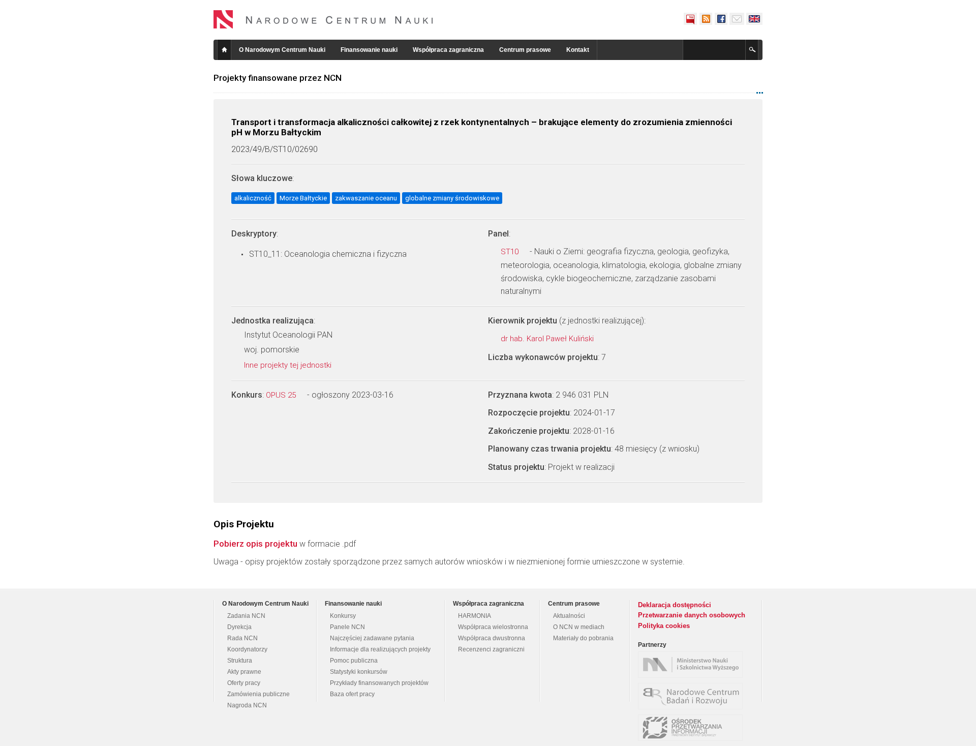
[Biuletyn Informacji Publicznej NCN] (690, 19)
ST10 (511, 251)
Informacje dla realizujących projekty (380, 649)
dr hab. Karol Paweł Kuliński (548, 338)
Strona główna (224, 50)
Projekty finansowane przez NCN (278, 78)
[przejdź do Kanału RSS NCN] (705, 19)
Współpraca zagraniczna (448, 49)
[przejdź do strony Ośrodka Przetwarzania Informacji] (693, 727)
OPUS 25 (282, 395)
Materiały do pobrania (583, 638)
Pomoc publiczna (354, 661)
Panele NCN (347, 627)
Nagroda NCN (247, 705)
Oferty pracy (243, 683)
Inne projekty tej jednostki (288, 365)
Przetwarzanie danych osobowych (691, 615)
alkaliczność (252, 198)
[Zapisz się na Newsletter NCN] (736, 19)
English (754, 19)
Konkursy (343, 616)
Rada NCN (242, 638)
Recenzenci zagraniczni (491, 649)
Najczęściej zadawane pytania (372, 638)
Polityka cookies (664, 626)
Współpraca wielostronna (493, 627)
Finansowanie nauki (369, 49)
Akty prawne (244, 672)
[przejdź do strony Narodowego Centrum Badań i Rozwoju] (693, 696)
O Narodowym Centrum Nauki (282, 49)
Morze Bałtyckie (303, 198)
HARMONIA (474, 616)
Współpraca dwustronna (491, 638)
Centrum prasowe (525, 49)
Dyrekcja (239, 627)
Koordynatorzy (247, 649)
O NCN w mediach (578, 627)
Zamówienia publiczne (258, 694)
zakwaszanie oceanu (366, 198)
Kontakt (577, 49)
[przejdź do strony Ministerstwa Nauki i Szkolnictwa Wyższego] (693, 664)
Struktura (239, 661)
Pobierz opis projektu (255, 544)
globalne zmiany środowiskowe (452, 198)
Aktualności (569, 616)
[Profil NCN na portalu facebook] (720, 19)
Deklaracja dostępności (674, 605)
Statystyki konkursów (358, 672)
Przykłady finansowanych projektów (379, 683)
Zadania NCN (246, 616)
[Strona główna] (323, 19)
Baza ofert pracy (352, 694)
